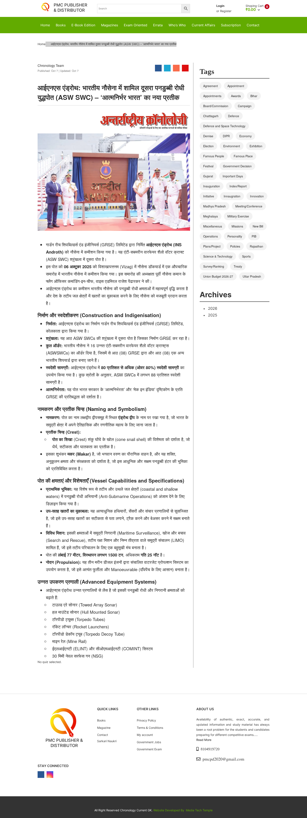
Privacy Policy (146, 720)
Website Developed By (169, 810)
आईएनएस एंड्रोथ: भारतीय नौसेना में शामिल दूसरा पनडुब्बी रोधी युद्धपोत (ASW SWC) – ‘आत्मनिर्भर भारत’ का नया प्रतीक (111, 92)
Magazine (103, 727)
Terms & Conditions (150, 727)
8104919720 (210, 749)
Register (225, 11)
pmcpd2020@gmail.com (223, 759)
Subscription (231, 25)
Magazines (109, 25)
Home (45, 25)
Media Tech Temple (199, 810)
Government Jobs (149, 742)
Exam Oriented (135, 25)
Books (61, 25)
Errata (158, 25)
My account (145, 735)
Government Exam (149, 749)
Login (220, 6)
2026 (212, 308)
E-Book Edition (83, 25)
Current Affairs (203, 25)
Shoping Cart (255, 5)
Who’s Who (177, 25)
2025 (212, 315)
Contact (253, 25)
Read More (203, 740)
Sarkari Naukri (107, 741)
